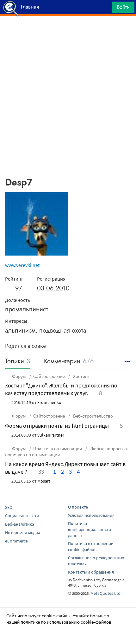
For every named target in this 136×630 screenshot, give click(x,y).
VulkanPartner (50, 435)
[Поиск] (105, 8)
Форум (19, 376)
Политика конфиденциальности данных (89, 529)
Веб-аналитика (19, 524)
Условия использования (91, 515)
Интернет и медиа (22, 532)
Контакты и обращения (91, 572)
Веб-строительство (92, 416)
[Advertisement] (68, 32)
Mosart (43, 481)
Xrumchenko (49, 402)
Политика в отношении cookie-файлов (91, 546)
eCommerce (16, 541)
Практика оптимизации (57, 448)
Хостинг (81, 376)
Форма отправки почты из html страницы (57, 425)
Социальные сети (22, 515)
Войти (123, 7)
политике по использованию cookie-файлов (66, 622)
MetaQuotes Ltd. (105, 593)
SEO (8, 507)
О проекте (78, 507)
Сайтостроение (49, 376)
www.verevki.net (22, 265)
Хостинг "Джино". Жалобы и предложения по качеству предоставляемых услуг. (61, 389)
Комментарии (69, 361)
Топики (17, 361)
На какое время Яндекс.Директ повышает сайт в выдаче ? (65, 467)
